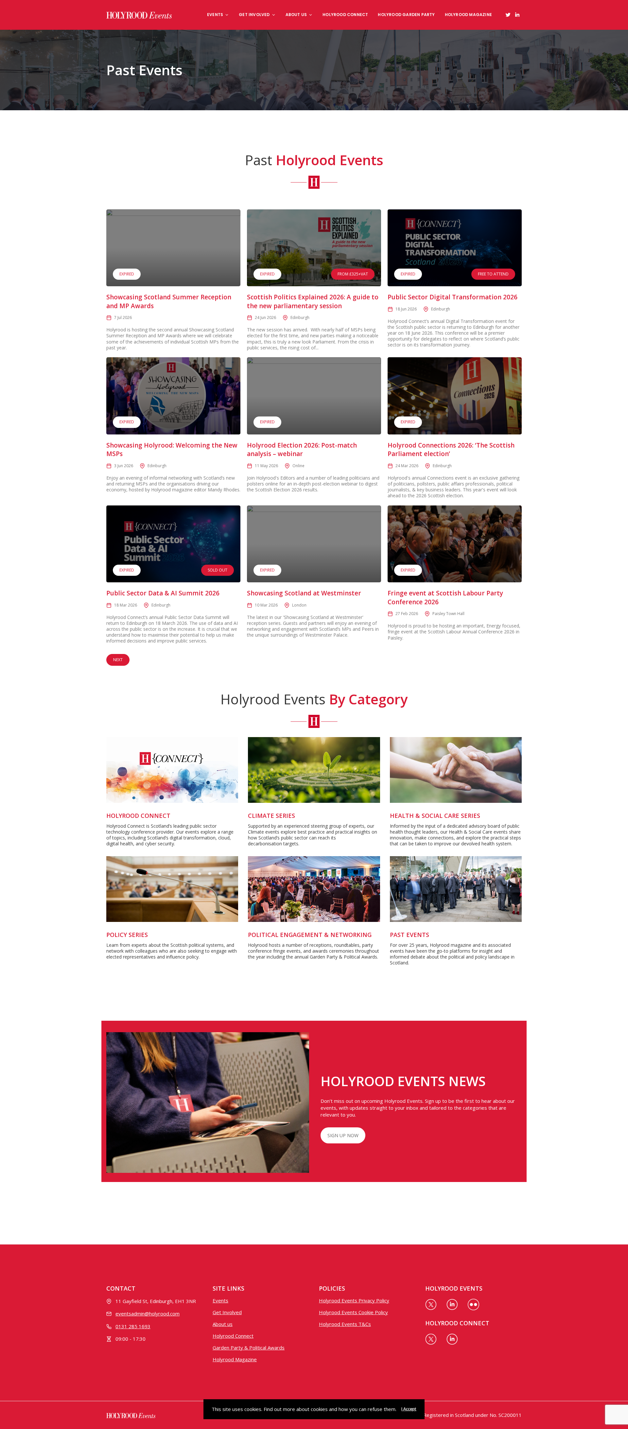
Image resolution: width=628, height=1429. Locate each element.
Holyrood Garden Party (406, 14)
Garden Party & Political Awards (249, 1347)
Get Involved (254, 14)
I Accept (408, 1409)
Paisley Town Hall (448, 613)
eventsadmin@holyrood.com (147, 1313)
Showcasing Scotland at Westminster (304, 593)
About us (296, 14)
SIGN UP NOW (342, 1135)
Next (118, 659)
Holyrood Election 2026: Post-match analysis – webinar (302, 449)
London (299, 605)
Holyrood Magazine (468, 14)
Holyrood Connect (345, 14)
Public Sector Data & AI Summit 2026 (162, 593)
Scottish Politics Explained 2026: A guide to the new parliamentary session (312, 301)
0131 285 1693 (132, 1326)
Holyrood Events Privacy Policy (354, 1300)
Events (215, 14)
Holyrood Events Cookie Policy (353, 1312)
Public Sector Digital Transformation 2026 (452, 297)
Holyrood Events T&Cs (345, 1324)
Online (298, 465)
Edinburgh (299, 317)
